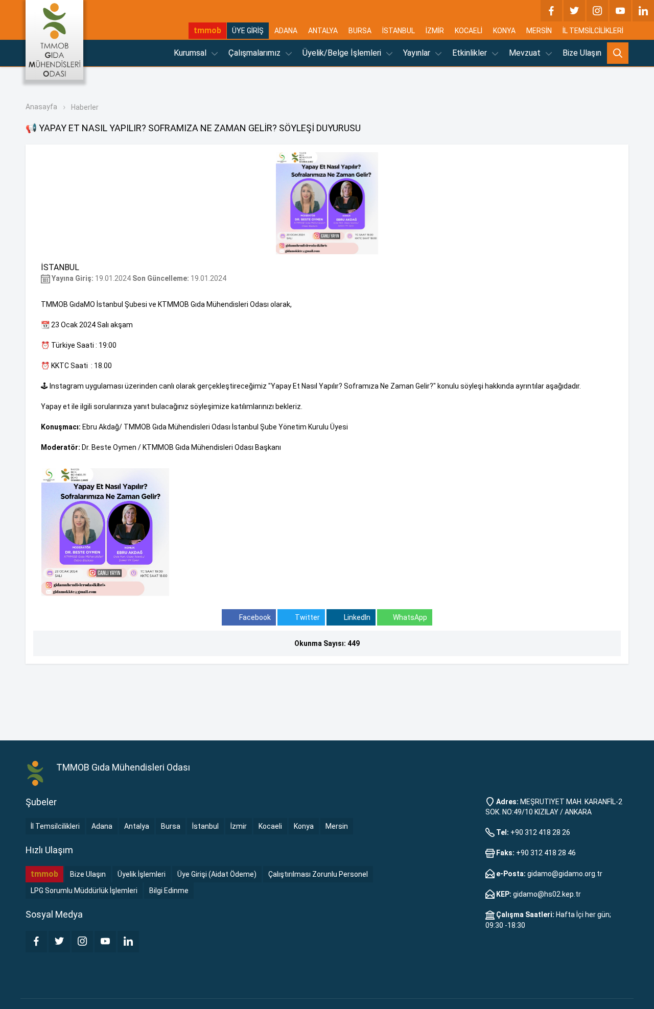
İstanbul (205, 826)
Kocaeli (270, 826)
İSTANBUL (398, 31)
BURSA (359, 31)
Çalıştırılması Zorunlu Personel (318, 874)
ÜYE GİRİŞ (248, 31)
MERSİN (539, 31)
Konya (304, 826)
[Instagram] (597, 10)
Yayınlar (417, 53)
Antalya (136, 826)
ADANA (285, 31)
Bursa (170, 826)
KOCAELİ (468, 31)
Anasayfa (41, 107)
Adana (101, 826)
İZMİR (435, 31)
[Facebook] (551, 10)
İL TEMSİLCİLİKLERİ (593, 31)
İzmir (238, 826)
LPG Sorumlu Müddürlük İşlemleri (84, 890)
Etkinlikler (470, 53)
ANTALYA (323, 31)
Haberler (85, 107)
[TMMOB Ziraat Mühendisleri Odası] (36, 773)
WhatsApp (410, 617)
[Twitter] (574, 10)
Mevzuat (526, 53)
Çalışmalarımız (255, 53)
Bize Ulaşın (582, 53)
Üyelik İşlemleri (142, 874)
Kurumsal (191, 53)
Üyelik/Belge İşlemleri (342, 53)
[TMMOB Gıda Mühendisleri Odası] (54, 40)
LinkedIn (356, 617)
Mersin (336, 826)
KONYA (504, 31)
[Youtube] (620, 10)
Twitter (306, 617)
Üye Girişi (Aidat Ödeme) (216, 874)
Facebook (254, 617)
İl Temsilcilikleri (55, 826)
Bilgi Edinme (169, 890)
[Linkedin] (643, 10)
